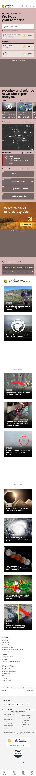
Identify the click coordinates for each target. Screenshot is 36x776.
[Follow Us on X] (27, 704)
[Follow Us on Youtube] (13, 704)
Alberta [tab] (19, 268)
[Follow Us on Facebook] (4, 704)
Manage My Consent (8, 652)
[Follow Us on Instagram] (8, 704)
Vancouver (6, 272)
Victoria (20, 272)
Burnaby (27, 272)
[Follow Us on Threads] (22, 704)
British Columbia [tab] (9, 268)
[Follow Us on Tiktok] (18, 704)
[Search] (22, 6)
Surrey (14, 272)
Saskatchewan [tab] (29, 268)
